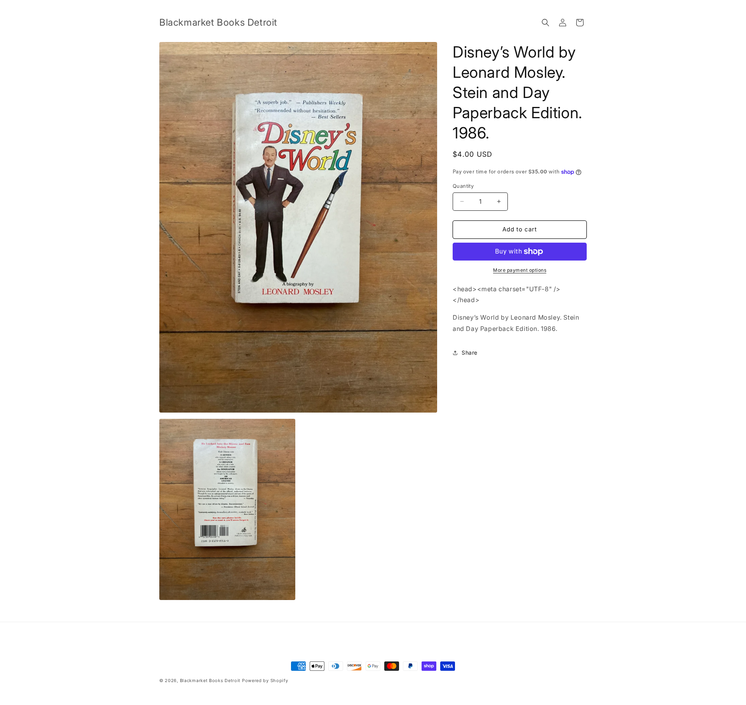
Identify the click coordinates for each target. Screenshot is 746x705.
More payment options (519, 270)
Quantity (463, 186)
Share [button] (470, 352)
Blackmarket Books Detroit (210, 680)
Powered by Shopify (265, 680)
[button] (545, 22)
